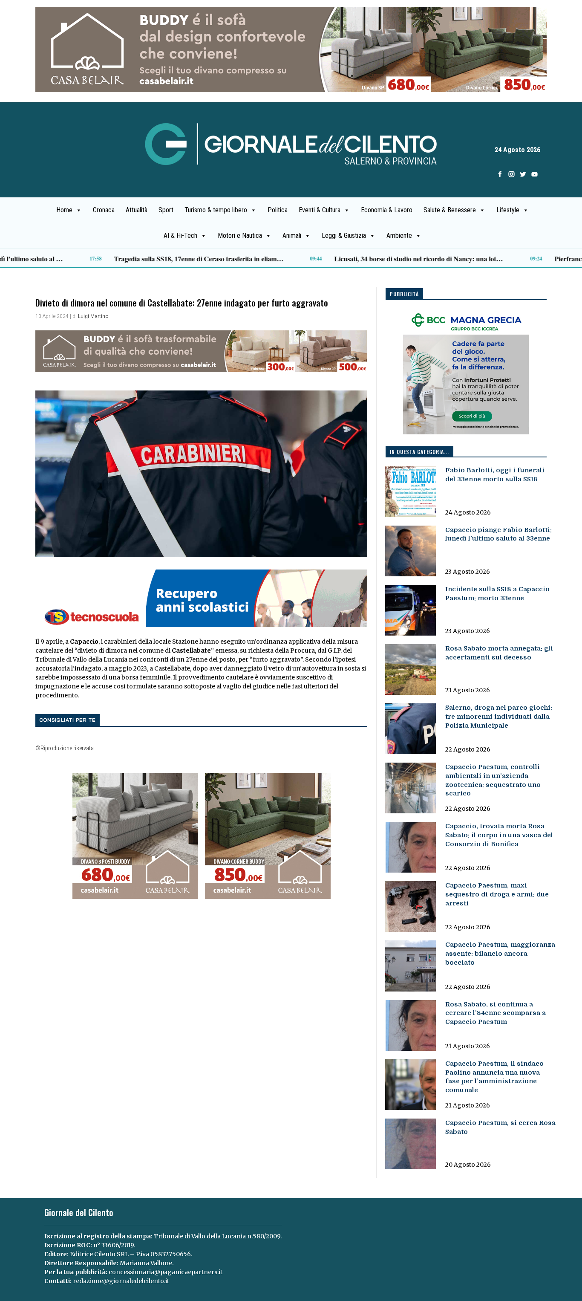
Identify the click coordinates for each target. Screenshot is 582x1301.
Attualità (136, 210)
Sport (165, 210)
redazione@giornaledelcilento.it (121, 1281)
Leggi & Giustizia (344, 235)
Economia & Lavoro (386, 210)
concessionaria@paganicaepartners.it (165, 1272)
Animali (291, 235)
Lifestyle (507, 210)
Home (64, 210)
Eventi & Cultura (319, 210)
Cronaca (104, 210)
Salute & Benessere (450, 210)
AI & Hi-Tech (180, 235)
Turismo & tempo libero (215, 210)
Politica (278, 210)
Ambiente (399, 235)
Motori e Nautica (240, 235)
